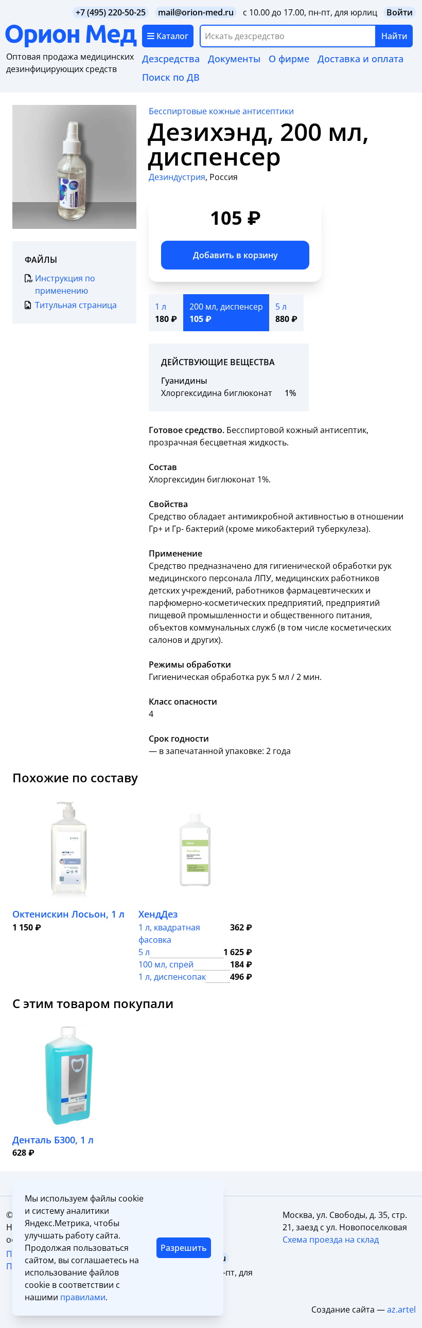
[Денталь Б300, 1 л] (69, 1075)
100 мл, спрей (166, 964)
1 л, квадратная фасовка (169, 933)
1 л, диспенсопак (172, 976)
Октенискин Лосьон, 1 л (68, 914)
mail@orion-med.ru (196, 12)
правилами (83, 1297)
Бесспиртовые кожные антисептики (221, 111)
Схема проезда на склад (331, 1239)
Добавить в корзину (235, 255)
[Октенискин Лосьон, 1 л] (69, 849)
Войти (399, 12)
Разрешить (184, 1247)
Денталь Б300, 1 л (53, 1140)
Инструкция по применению (65, 284)
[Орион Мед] (73, 36)
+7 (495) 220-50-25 (111, 12)
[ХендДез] (195, 849)
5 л (144, 952)
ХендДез (158, 914)
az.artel (401, 1309)
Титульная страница (76, 305)
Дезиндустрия (177, 177)
